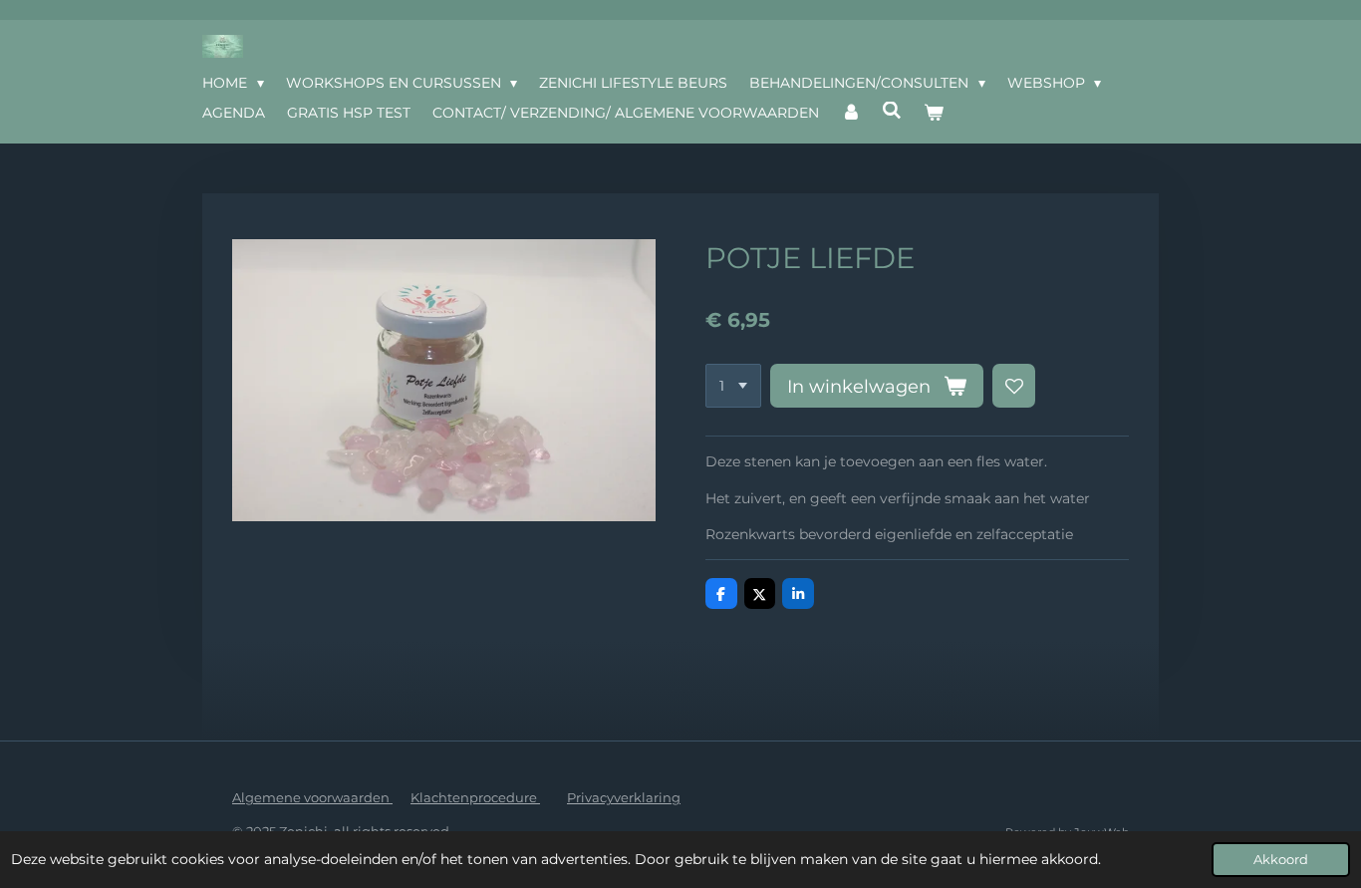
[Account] (851, 113)
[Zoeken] (893, 111)
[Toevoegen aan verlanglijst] (1014, 386)
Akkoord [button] (1280, 859)
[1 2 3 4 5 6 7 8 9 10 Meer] (733, 386)
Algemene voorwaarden (312, 797)
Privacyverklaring (623, 797)
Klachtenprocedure (475, 797)
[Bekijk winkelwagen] (933, 113)
